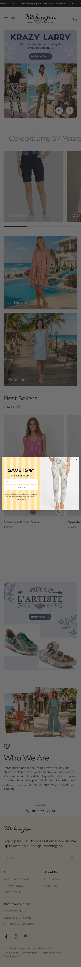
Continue (21, 487)
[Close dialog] (76, 459)
